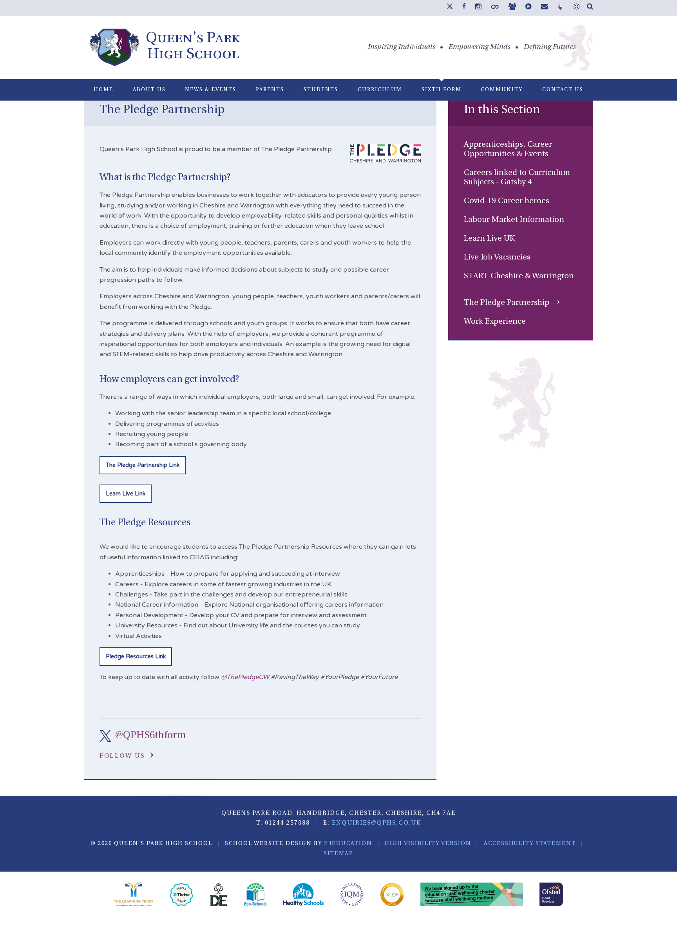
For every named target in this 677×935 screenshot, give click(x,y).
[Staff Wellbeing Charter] (471, 895)
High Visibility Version (428, 844)
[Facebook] (464, 7)
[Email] (544, 7)
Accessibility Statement (530, 844)
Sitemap (338, 854)
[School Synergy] (495, 8)
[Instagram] (478, 7)
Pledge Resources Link (136, 656)
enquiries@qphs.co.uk (376, 823)
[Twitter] (450, 8)
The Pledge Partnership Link (142, 465)
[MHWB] (576, 7)
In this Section (502, 110)
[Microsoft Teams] (512, 7)
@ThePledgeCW (245, 677)
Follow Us (124, 756)
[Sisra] (560, 8)
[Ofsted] (551, 895)
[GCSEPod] (528, 7)
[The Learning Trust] (133, 895)
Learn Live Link (125, 493)
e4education (348, 844)
